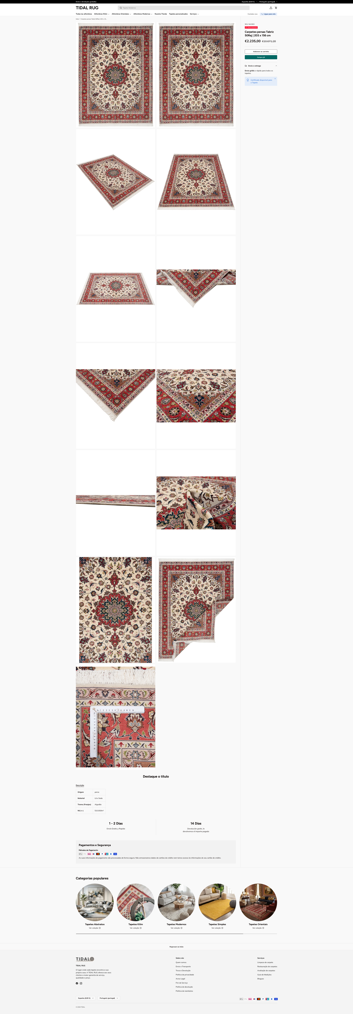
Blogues (260, 979)
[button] (276, 8)
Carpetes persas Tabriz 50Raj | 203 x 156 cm (94, 19)
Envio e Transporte (183, 966)
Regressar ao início (176, 947)
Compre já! (261, 57)
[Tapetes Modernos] (176, 902)
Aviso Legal (180, 979)
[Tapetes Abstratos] (95, 902)
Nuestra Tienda (161, 14)
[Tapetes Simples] (217, 902)
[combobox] (184, 8)
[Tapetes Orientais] (258, 902)
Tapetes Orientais (258, 924)
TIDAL (83, 1007)
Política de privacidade (185, 975)
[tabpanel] (156, 801)
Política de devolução (184, 987)
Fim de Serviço (182, 983)
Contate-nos (252, 14)
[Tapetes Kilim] (135, 902)
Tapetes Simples (217, 924)
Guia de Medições (264, 975)
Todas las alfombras (84, 14)
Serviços (193, 14)
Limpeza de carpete (265, 962)
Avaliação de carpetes (266, 970)
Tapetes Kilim (136, 924)
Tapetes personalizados (178, 14)
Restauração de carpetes (267, 966)
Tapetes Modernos (176, 924)
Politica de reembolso (184, 991)
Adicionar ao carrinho (261, 51)
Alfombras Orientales (120, 14)
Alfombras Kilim (100, 14)
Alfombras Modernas (141, 14)
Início (77, 19)
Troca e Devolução (183, 970)
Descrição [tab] (80, 785)
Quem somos (181, 962)
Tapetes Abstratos (95, 924)
